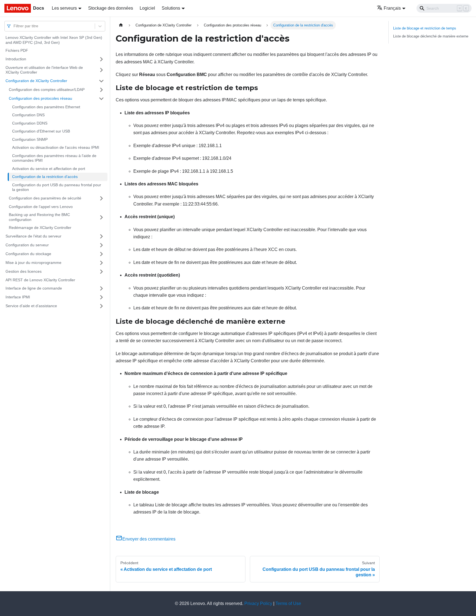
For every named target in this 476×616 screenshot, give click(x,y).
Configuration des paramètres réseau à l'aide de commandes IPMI (54, 158)
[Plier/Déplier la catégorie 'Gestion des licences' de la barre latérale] (101, 271)
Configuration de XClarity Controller (36, 81)
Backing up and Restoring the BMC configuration (39, 217)
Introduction (16, 59)
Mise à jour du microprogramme (33, 262)
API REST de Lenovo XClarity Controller (40, 280)
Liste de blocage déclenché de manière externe (430, 36)
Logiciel (147, 8)
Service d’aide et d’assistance (31, 306)
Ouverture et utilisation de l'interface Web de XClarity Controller (44, 70)
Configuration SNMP (30, 139)
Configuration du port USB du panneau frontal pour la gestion (56, 187)
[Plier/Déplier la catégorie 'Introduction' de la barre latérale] (101, 59)
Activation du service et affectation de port (48, 168)
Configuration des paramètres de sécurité (45, 198)
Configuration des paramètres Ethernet (46, 107)
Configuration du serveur (27, 245)
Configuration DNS (28, 115)
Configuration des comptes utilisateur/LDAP (47, 89)
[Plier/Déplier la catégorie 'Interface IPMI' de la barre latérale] (101, 297)
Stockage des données (110, 8)
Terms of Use (288, 603)
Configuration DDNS (29, 123)
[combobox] (14, 26)
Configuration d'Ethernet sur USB (41, 131)
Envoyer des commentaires (148, 539)
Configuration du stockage (28, 254)
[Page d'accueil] (121, 25)
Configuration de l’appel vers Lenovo (41, 206)
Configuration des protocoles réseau (40, 98)
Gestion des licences (24, 271)
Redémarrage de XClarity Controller (40, 227)
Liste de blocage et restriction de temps (424, 28)
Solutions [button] (171, 8)
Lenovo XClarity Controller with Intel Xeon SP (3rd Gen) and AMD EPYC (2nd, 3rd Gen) (54, 40)
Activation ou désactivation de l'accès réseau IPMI (55, 147)
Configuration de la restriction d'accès (45, 176)
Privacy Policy (258, 603)
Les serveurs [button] (64, 8)
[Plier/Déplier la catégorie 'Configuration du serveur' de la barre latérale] (101, 245)
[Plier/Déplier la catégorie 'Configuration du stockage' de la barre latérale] (101, 254)
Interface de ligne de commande (34, 288)
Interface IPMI (18, 297)
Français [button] (392, 8)
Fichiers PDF (17, 50)
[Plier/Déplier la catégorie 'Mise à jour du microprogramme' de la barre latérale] (101, 262)
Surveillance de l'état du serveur (33, 236)
